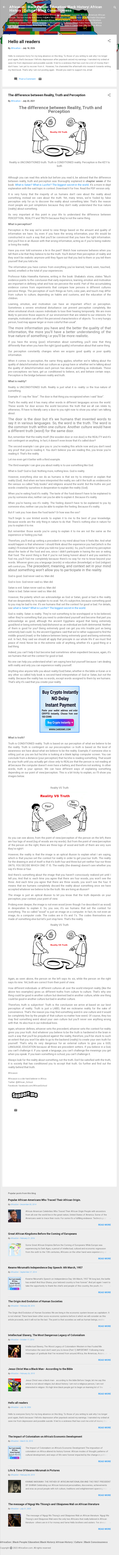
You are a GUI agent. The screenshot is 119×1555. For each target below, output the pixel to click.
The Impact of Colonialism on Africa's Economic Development (45, 1436)
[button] (109, 41)
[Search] (115, 7)
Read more (104, 1224)
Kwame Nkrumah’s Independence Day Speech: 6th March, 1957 (45, 1267)
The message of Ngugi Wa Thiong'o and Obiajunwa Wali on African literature (53, 1504)
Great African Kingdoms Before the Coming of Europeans (42, 1233)
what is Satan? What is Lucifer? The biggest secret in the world (49, 607)
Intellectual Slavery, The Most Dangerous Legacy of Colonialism (46, 1335)
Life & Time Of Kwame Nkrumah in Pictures (34, 1470)
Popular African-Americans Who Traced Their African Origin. (44, 1199)
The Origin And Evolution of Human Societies (35, 1301)
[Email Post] (40, 80)
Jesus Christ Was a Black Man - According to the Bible (40, 1368)
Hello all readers (24, 41)
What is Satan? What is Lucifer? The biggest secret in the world (52, 184)
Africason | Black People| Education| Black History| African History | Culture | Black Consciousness (55, 8)
